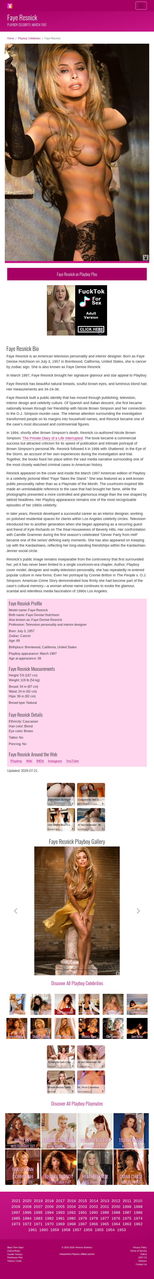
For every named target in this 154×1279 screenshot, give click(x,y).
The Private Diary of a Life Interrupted (52, 438)
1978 (93, 1218)
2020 (27, 1201)
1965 (104, 1224)
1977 (104, 1218)
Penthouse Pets (15, 1257)
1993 (60, 1212)
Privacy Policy (140, 1247)
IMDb (40, 761)
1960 (43, 1230)
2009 (15, 1207)
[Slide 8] (95, 969)
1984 (27, 1218)
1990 (93, 1212)
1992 (71, 1212)
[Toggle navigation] (141, 6)
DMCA (143, 1254)
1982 (49, 1218)
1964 (115, 1224)
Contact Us (141, 1264)
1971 (38, 1224)
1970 (49, 1224)
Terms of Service (138, 1251)
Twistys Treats (14, 1261)
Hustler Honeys (14, 1254)
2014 (93, 1201)
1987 (127, 1212)
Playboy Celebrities (29, 38)
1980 (71, 1218)
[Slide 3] (59, 969)
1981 (60, 1218)
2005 (60, 1207)
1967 (82, 1224)
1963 (127, 1224)
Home (10, 38)
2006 (49, 1207)
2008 (27, 1207)
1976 (115, 1218)
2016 (71, 1201)
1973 (15, 1224)
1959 (54, 1230)
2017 (60, 1201)
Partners (142, 1261)
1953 (121, 1230)
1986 (138, 1212)
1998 (138, 1207)
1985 (15, 1218)
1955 (99, 1230)
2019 (38, 1201)
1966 (93, 1224)
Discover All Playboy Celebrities (77, 983)
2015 (82, 1201)
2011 (127, 1201)
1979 (82, 1218)
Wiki (29, 761)
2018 (49, 1201)
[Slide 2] (52, 969)
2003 (82, 1207)
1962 (138, 1224)
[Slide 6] (81, 969)
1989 (104, 1212)
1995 (38, 1212)
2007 (38, 1207)
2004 (71, 1207)
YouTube (72, 761)
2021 (16, 1201)
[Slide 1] (45, 969)
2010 (138, 1201)
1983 (38, 1218)
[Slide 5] (73, 969)
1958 (66, 1230)
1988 (115, 1212)
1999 (127, 1207)
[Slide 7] (88, 969)
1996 (27, 1212)
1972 (27, 1224)
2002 (93, 1207)
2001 (104, 1207)
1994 (49, 1212)
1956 (88, 1230)
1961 (32, 1230)
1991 (82, 1212)
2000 (115, 1207)
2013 (104, 1201)
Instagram (55, 761)
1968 (71, 1224)
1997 (15, 1212)
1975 (127, 1218)
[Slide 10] (109, 969)
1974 (138, 1218)
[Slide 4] (66, 969)
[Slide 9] (102, 969)
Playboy (16, 761)
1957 (77, 1230)
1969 (60, 1224)
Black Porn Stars (15, 1247)
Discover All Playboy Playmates (77, 1103)
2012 (115, 1201)
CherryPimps (13, 1251)
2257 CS (142, 1257)
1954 (110, 1230)
